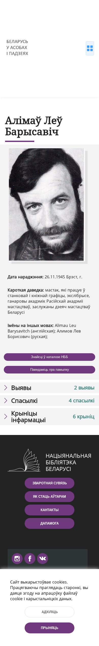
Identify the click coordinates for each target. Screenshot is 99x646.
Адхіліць (50, 612)
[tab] (49, 387)
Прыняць (49, 628)
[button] (49, 387)
